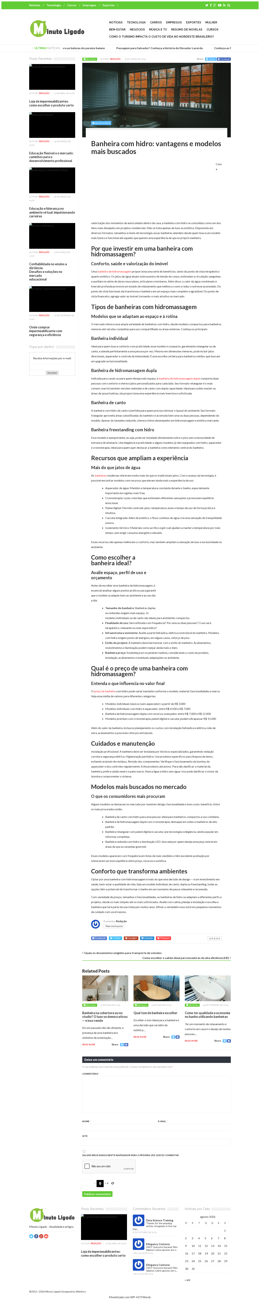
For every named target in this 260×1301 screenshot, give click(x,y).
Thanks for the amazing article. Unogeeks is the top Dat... (155, 1226)
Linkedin (148, 938)
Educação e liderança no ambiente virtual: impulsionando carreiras (52, 212)
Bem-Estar (117, 29)
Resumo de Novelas (186, 29)
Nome (86, 1121)
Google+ (132, 938)
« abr (188, 1279)
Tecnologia (54, 5)
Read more (88, 1044)
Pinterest (165, 938)
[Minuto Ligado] (57, 35)
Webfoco (81, 1291)
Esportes (109, 5)
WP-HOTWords (140, 1297)
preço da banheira (104, 691)
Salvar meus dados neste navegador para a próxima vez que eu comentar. (130, 1155)
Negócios (137, 29)
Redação (115, 59)
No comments (102, 123)
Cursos (212, 29)
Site (85, 1136)
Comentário (91, 1073)
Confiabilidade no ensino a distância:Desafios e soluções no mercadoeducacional (48, 271)
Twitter (212, 59)
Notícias (34, 5)
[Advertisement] (121, 189)
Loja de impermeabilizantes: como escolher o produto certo (51, 103)
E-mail (162, 1121)
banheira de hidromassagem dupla (179, 378)
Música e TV (158, 29)
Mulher (211, 22)
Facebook (225, 59)
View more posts (114, 926)
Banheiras (91, 59)
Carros (71, 5)
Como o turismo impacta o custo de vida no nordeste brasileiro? (161, 36)
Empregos (89, 5)
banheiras (101, 475)
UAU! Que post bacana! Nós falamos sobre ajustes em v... (162, 1248)
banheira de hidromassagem (114, 271)
